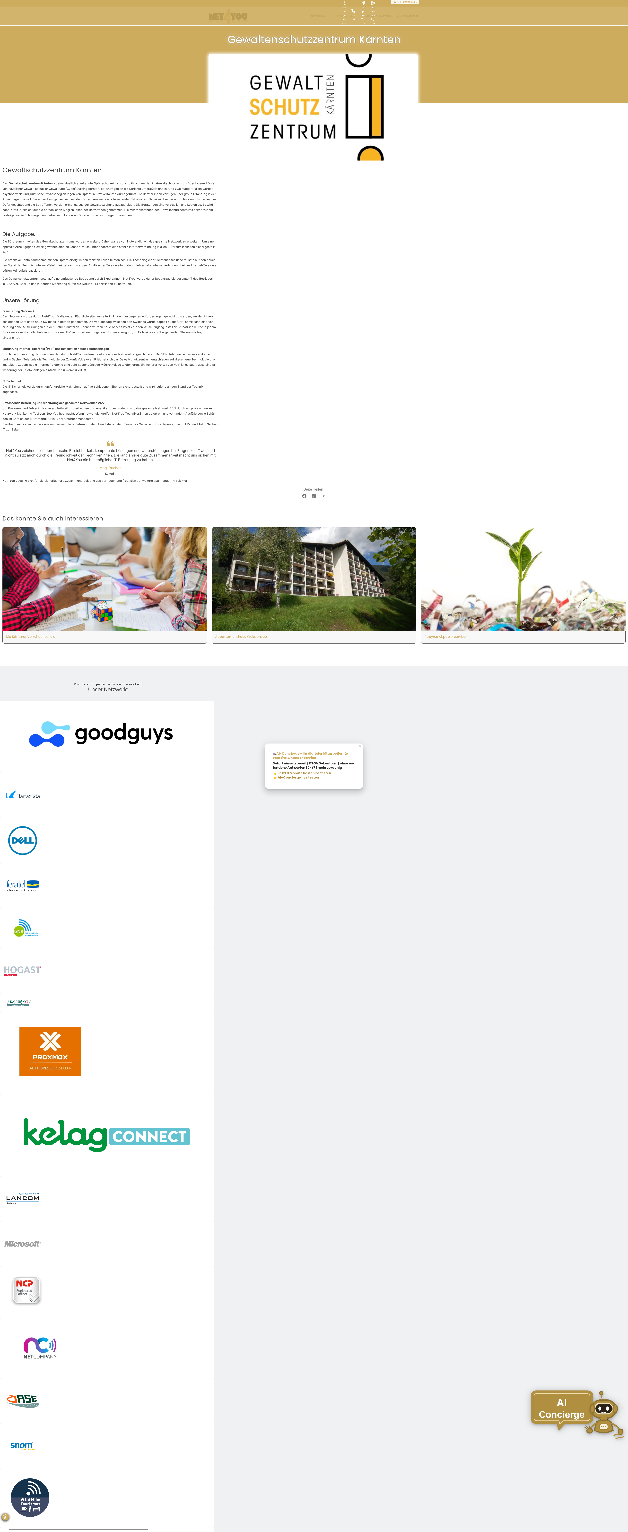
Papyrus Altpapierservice (445, 636)
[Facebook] (304, 496)
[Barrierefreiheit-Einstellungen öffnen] (5, 1517)
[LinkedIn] (314, 496)
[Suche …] (211, 3)
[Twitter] (323, 496)
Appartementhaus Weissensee (241, 636)
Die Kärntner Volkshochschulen (31, 636)
